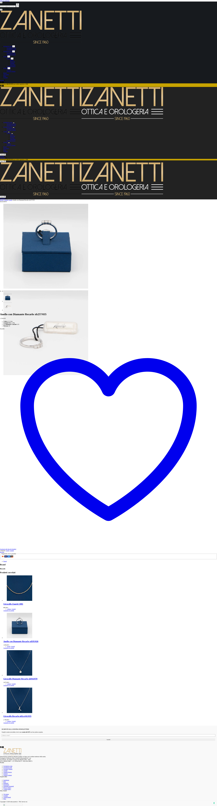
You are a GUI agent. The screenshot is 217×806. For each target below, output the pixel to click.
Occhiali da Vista (11, 124)
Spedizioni (6, 780)
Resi (4, 781)
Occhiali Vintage (11, 125)
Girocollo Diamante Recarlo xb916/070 (20, 679)
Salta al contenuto (4, 0)
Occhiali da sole (11, 128)
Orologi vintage (7, 775)
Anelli (11, 134)
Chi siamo (6, 148)
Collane (12, 137)
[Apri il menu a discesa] (13, 127)
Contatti (5, 151)
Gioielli (5, 131)
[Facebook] (1, 86)
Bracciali (12, 136)
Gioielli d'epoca (7, 772)
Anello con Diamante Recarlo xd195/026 (20, 641)
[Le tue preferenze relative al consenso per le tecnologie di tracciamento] (214, 803)
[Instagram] (3, 86)
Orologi (5, 142)
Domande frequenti (8, 786)
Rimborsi (5, 783)
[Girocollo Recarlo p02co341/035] (19, 712)
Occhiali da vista (7, 122)
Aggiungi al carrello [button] (8, 610)
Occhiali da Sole (7, 127)
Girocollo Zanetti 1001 (13, 604)
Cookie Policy (7, 789)
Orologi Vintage (11, 145)
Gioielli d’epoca (11, 140)
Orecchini (12, 139)
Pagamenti (6, 784)
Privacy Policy (7, 788)
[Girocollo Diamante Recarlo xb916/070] (19, 675)
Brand (5, 147)
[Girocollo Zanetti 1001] (19, 600)
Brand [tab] (5, 561)
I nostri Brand (7, 797)
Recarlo (2, 552)
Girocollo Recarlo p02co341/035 (17, 716)
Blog (4, 150)
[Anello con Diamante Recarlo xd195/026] (19, 637)
